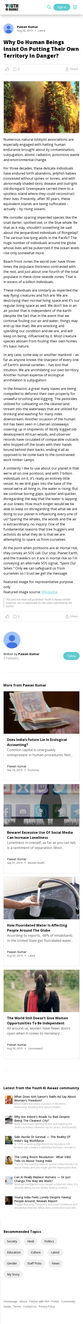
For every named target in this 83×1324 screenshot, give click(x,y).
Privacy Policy (47, 1306)
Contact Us (30, 1306)
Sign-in (61, 7)
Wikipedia (49, 592)
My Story (13, 1274)
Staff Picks (34, 1263)
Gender (12, 1263)
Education (14, 1252)
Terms (17, 1306)
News (56, 1263)
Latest (55, 1252)
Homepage (11, 1301)
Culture (36, 1252)
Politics (49, 1241)
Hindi (30, 1241)
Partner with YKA (39, 1301)
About (24, 1301)
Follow (71, 656)
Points (56, 1301)
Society (12, 1241)
